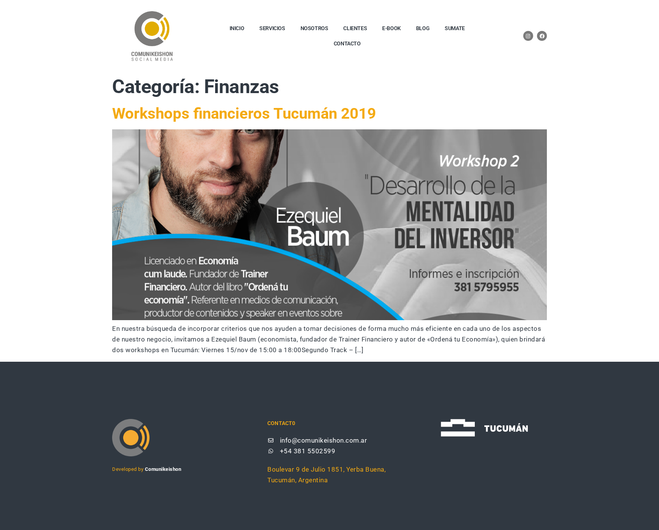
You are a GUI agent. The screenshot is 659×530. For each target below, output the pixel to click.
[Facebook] (542, 36)
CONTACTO (347, 43)
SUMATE (455, 28)
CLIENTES (355, 28)
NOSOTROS (314, 28)
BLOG (422, 28)
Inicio (237, 28)
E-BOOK (391, 28)
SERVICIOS (272, 28)
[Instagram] (528, 36)
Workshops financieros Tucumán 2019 (244, 113)
